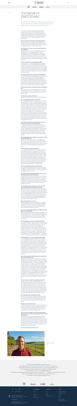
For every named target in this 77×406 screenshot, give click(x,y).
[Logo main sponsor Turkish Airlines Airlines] (41, 7)
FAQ (46, 391)
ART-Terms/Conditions (62, 399)
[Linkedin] (19, 391)
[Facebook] (13, 389)
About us (47, 394)
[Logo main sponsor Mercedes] (28, 7)
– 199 (22, 397)
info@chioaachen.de (14, 399)
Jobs (59, 397)
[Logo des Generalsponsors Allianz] (34, 7)
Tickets (34, 391)
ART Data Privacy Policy (62, 400)
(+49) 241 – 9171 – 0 (16, 397)
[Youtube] (16, 389)
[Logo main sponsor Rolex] (48, 7)
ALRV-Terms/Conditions (62, 391)
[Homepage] (38, 3)
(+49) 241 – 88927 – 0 (16, 403)
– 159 (22, 403)
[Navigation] (9, 2)
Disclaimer (60, 394)
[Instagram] (19, 389)
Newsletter (34, 394)
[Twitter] (13, 391)
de (66, 2)
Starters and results (36, 397)
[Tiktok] (16, 391)
